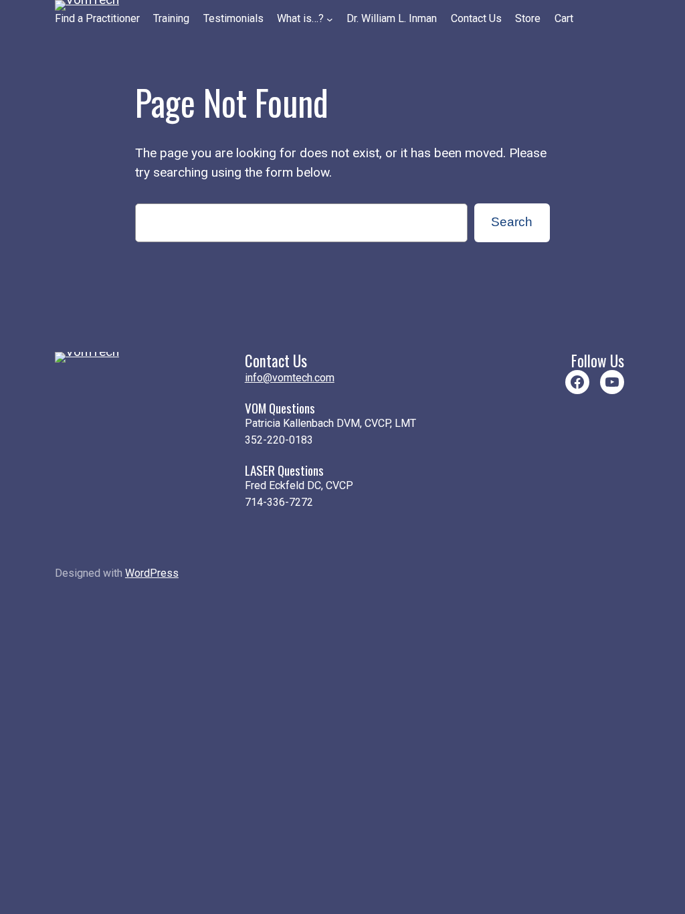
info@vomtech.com (289, 377)
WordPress (152, 573)
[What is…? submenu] (329, 19)
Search (511, 222)
